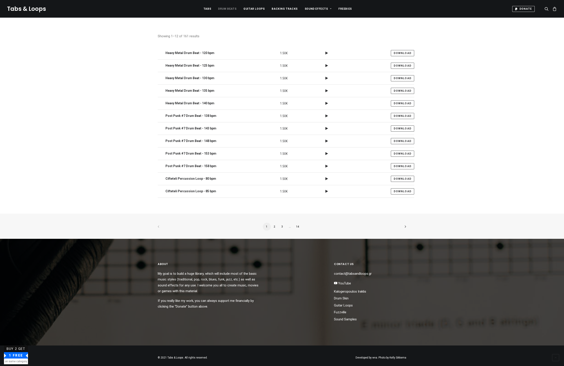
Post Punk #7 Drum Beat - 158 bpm (190, 166)
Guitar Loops (254, 8)
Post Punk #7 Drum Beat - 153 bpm (190, 153)
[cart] (554, 9)
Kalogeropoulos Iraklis (350, 291)
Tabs (207, 8)
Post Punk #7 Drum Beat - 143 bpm (190, 128)
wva (374, 357)
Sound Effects (316, 8)
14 (297, 226)
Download (402, 53)
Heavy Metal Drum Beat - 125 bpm (189, 65)
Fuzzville (340, 312)
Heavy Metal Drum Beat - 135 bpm (189, 90)
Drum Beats (227, 8)
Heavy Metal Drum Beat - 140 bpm (189, 103)
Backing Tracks (284, 8)
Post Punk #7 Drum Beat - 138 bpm (190, 116)
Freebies (345, 8)
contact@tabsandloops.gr (353, 274)
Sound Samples (345, 319)
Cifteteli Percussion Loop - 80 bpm (190, 178)
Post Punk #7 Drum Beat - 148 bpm (190, 141)
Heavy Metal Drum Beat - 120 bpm (189, 53)
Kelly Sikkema (398, 357)
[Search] (548, 9)
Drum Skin (341, 298)
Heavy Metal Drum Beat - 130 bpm (189, 78)
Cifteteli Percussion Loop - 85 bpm (190, 191)
